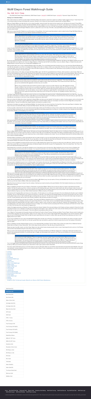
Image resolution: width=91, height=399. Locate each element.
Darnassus (9, 254)
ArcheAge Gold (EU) (10, 303)
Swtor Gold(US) (9, 367)
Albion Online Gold (10, 300)
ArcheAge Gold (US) (10, 306)
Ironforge (9, 251)
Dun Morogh (10, 257)
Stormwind (9, 253)
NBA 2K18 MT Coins (10, 341)
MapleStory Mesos (10, 335)
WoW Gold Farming (51, 390)
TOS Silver (8, 361)
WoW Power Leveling (31, 392)
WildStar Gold (9, 376)
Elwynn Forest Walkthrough (13, 263)
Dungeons (9, 280)
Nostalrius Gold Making (40, 390)
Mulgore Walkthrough (12, 266)
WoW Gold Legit (81, 390)
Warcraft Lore (29, 280)
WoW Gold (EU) (9, 288)
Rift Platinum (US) (10, 352)
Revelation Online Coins (11, 347)
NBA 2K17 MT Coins (10, 338)
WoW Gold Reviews (20, 392)
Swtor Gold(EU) (9, 364)
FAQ (14, 280)
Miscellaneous (47, 280)
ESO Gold (8, 315)
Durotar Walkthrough (12, 276)
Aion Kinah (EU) (9, 294)
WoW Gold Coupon (10, 392)
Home (9, 2)
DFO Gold (8, 312)
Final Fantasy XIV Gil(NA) (12, 332)
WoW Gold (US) (9, 291)
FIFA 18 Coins (9, 320)
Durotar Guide (10, 274)
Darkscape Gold (23, 390)
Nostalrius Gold (9, 344)
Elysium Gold (31, 390)
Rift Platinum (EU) (10, 350)
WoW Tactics (40, 280)
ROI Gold (8, 355)
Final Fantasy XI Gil (10, 323)
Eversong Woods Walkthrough (14, 273)
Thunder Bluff (10, 268)
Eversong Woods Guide (12, 271)
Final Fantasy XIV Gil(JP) (11, 329)
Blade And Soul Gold (10, 309)
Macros (34, 280)
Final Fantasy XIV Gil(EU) (12, 326)
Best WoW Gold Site (13, 390)
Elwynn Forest (10, 261)
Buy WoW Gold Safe (71, 390)
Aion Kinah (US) (9, 297)
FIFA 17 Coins (9, 317)
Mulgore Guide (10, 264)
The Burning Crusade (20, 280)
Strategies (9, 278)
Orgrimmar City (10, 267)
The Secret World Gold (11, 370)
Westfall (9, 277)
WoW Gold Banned (61, 390)
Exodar (8, 256)
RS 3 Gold (8, 358)
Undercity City (10, 270)
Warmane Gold (9, 373)
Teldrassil (9, 260)
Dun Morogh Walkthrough (13, 258)
